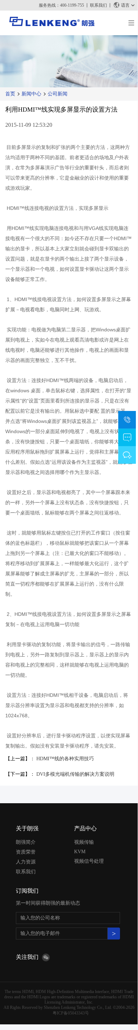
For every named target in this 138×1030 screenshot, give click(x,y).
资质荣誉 (26, 852)
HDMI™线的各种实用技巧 (65, 758)
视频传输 (84, 842)
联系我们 (98, 5)
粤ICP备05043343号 (71, 1013)
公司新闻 (57, 93)
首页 (10, 93)
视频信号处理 (89, 861)
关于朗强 (27, 828)
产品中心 (85, 828)
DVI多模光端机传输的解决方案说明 (75, 774)
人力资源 (26, 861)
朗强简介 (26, 842)
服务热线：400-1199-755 (61, 5)
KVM (79, 851)
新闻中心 (31, 93)
